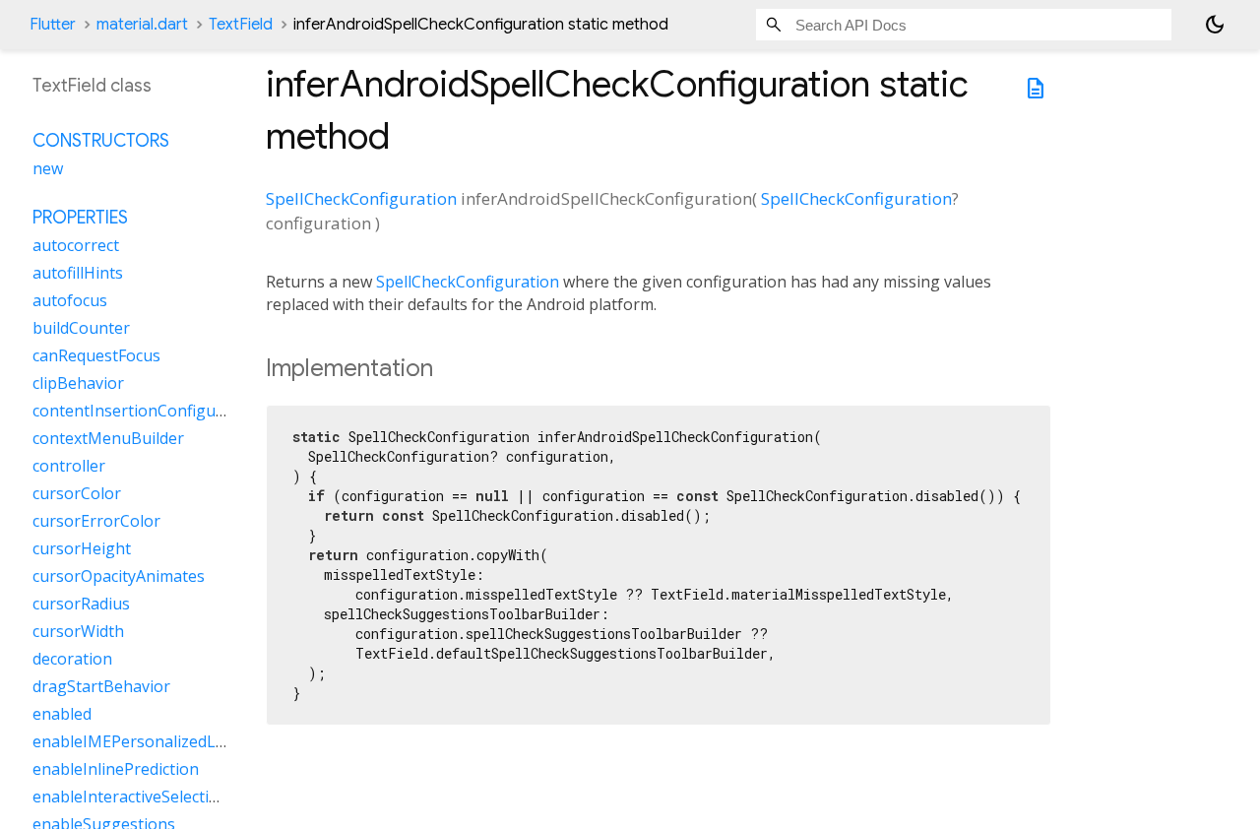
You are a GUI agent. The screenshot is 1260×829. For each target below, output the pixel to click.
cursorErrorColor (96, 521)
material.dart (142, 24)
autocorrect (75, 245)
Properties (80, 217)
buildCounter (81, 328)
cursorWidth (78, 631)
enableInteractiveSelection (130, 796)
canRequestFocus (96, 355)
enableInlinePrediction (115, 769)
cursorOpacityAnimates (118, 576)
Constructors (100, 141)
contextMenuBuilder (108, 438)
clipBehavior (78, 383)
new (47, 168)
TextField (241, 24)
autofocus (69, 300)
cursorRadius (81, 603)
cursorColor (76, 493)
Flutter (53, 24)
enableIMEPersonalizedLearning (153, 741)
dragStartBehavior (101, 686)
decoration (72, 659)
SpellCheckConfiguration (361, 198)
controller (68, 466)
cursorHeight (81, 548)
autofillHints (77, 273)
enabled (62, 714)
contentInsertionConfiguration (146, 410)
